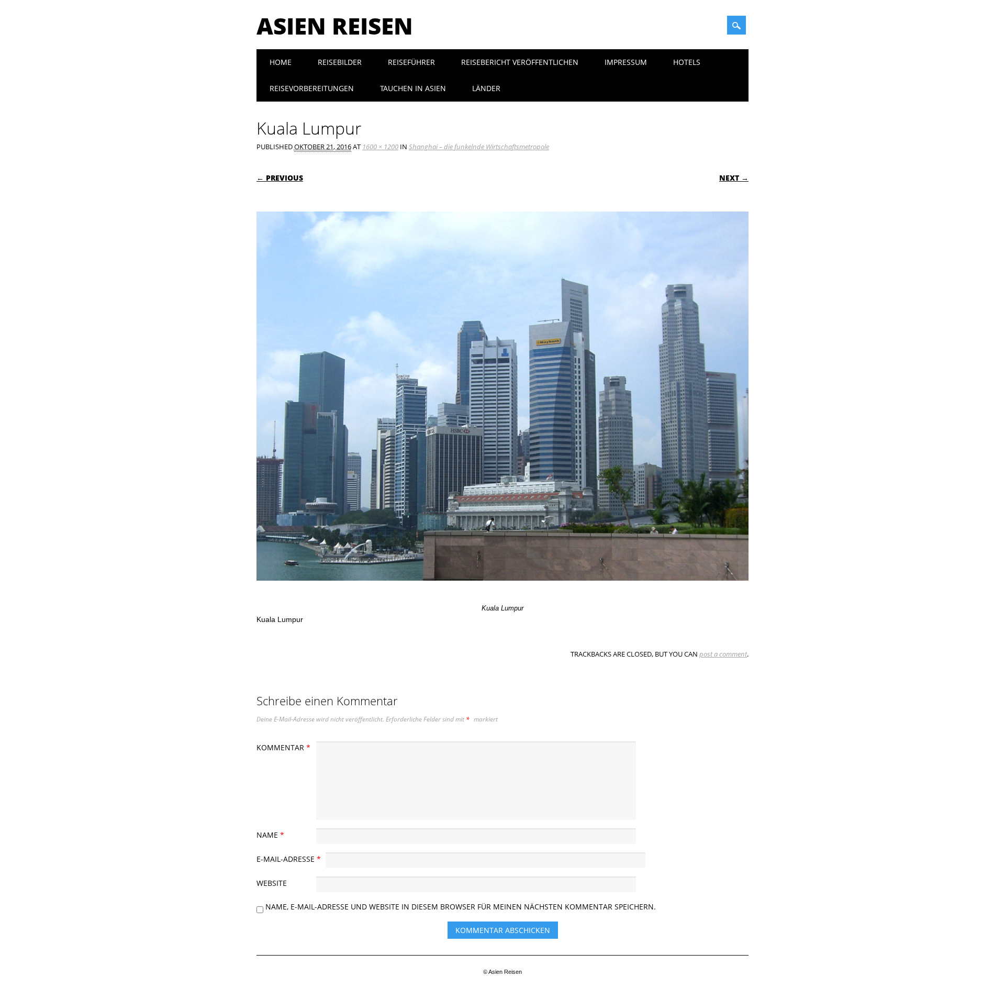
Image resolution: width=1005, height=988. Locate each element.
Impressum (626, 62)
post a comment (723, 654)
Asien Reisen (334, 25)
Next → (734, 178)
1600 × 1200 (380, 146)
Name (270, 835)
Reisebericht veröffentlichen (519, 62)
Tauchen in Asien (413, 88)
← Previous (279, 178)
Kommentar (283, 747)
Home (281, 62)
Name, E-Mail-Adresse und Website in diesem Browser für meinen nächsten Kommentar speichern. (460, 907)
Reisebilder (340, 62)
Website (271, 883)
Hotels (686, 62)
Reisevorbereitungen (312, 88)
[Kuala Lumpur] (502, 590)
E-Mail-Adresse (288, 859)
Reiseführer (411, 62)
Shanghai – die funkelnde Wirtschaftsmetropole (479, 146)
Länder (486, 88)
